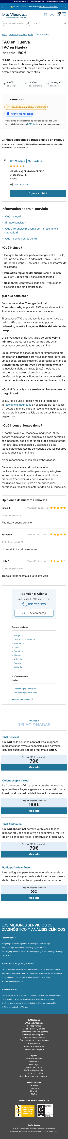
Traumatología (49, 951)
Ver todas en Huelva (21, 699)
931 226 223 (37, 604)
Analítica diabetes (29, 1003)
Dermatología (44, 943)
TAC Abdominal (12, 824)
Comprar (34, 193)
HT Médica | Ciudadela (26, 161)
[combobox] (16, 23)
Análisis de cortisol (10, 1007)
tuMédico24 (32, 124)
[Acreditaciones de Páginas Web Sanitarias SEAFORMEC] (24, 1110)
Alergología (6, 943)
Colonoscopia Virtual (15, 780)
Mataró (17, 655)
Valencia (18, 659)
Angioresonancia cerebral (12, 981)
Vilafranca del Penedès (24, 639)
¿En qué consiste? (15, 222)
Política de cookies (34, 1073)
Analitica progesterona (11, 1003)
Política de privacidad (34, 1070)
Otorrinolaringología (34, 951)
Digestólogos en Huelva (25, 688)
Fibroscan (58, 973)
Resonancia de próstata (11, 973)
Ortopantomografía (30, 973)
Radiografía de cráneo (16, 867)
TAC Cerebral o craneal (50, 969)
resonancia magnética (17, 404)
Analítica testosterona (45, 999)
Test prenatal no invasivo (12, 969)
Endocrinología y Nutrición (13, 947)
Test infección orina (53, 995)
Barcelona (18, 651)
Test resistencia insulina (12, 995)
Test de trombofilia (31, 969)
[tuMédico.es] (14, 14)
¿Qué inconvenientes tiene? (20, 238)
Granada (18, 667)
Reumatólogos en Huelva (25, 692)
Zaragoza (18, 635)
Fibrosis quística (46, 973)
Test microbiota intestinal (33, 995)
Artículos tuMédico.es (34, 1046)
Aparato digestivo (19, 943)
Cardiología (33, 943)
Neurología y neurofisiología (13, 951)
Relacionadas (34, 723)
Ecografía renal (25, 977)
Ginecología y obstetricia (35, 947)
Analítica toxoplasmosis (25, 999)
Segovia (17, 663)
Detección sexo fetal (41, 977)
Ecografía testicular (10, 977)
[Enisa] (45, 1110)
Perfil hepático (8, 999)
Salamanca (19, 643)
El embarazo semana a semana (34, 1031)
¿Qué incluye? (12, 216)
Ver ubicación (22, 184)
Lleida (16, 647)
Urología (59, 951)
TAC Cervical (10, 737)
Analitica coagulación (47, 1003)
